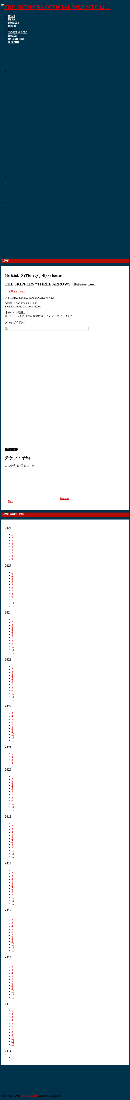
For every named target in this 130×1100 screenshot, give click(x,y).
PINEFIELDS (30, 1095)
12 (13, 606)
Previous (64, 498)
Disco (12, 26)
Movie (12, 36)
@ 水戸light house (15, 291)
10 (13, 599)
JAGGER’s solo (17, 33)
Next (10, 501)
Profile (13, 23)
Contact (13, 42)
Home (11, 16)
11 (13, 602)
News (11, 20)
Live (11, 29)
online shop (16, 39)
